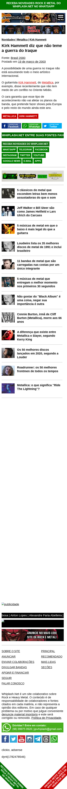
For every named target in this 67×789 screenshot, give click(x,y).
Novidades (8, 39)
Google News (11, 161)
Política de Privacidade (46, 718)
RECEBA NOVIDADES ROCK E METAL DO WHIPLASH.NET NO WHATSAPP (33, 5)
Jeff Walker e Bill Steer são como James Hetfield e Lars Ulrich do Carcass (36, 211)
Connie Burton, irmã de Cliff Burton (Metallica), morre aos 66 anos (39, 318)
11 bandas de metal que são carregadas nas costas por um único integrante (38, 264)
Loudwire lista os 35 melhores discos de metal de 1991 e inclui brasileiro (39, 247)
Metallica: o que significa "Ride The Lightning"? (38, 387)
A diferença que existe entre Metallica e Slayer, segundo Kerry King (36, 335)
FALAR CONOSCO (13, 683)
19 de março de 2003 (32, 61)
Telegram (25, 149)
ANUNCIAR (9, 656)
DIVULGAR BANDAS (14, 667)
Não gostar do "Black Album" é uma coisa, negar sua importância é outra (38, 300)
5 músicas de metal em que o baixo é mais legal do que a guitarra (37, 229)
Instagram (10, 155)
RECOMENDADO (51, 656)
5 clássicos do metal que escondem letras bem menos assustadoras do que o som (37, 193)
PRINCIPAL (48, 651)
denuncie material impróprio (20, 714)
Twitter (25, 155)
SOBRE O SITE (11, 651)
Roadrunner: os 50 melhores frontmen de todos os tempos (37, 369)
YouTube (38, 155)
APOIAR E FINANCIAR (15, 672)
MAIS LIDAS (48, 661)
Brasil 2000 (18, 58)
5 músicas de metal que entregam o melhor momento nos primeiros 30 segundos (37, 282)
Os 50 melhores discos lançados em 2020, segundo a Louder (37, 353)
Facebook (41, 149)
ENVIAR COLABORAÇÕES (18, 661)
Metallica (22, 39)
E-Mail (28, 161)
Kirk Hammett (38, 39)
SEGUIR (7, 678)
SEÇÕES (46, 667)
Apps (38, 161)
